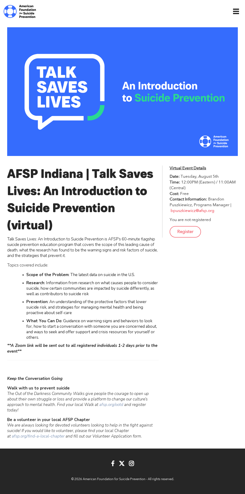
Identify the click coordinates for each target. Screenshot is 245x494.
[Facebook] (113, 464)
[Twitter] (122, 464)
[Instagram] (131, 464)
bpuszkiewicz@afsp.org (192, 211)
